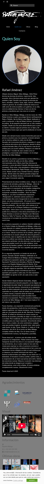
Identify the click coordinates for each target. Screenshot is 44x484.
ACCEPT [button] (32, 480)
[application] (22, 425)
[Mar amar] (33, 461)
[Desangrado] (33, 467)
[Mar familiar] (24, 461)
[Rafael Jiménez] (22, 17)
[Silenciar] (36, 435)
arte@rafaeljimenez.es (11, 452)
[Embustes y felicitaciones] (24, 467)
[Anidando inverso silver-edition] (15, 461)
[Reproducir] (5, 435)
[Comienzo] (15, 467)
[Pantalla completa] (39, 435)
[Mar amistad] (6, 467)
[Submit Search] (11, 5)
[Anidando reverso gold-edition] (6, 461)
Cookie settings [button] (18, 480)
